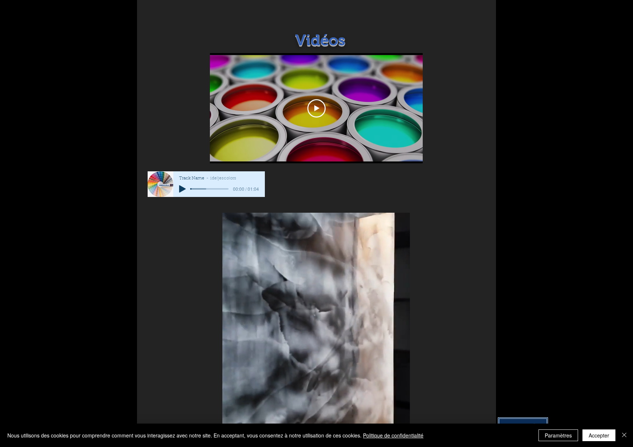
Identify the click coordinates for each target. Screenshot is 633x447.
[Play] (182, 189)
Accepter (599, 435)
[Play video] (316, 108)
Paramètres (558, 435)
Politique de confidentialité (393, 435)
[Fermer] (624, 435)
